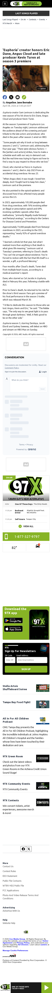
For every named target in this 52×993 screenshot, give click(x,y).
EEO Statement (10, 876)
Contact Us (8, 866)
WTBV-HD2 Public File (13, 885)
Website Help (9, 923)
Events (42, 19)
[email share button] (17, 97)
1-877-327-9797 (27, 536)
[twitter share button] (11, 97)
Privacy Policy (23, 943)
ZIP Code (8, 655)
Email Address (22, 655)
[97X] (26, 3)
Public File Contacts (12, 881)
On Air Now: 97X (26, 496)
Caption (42, 88)
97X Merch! (7, 23)
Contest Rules (9, 871)
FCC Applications (11, 890)
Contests (32, 19)
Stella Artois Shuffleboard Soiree (15, 688)
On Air (23, 19)
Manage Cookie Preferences (15, 950)
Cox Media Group (17, 939)
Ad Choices (23, 945)
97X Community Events (16, 783)
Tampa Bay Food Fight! (17, 702)
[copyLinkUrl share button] (24, 97)
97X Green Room (13, 756)
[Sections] (5, 4)
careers (43, 945)
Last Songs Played (10, 19)
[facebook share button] (5, 97)
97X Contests (11, 800)
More (17, 23)
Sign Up (26, 669)
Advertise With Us (11, 911)
